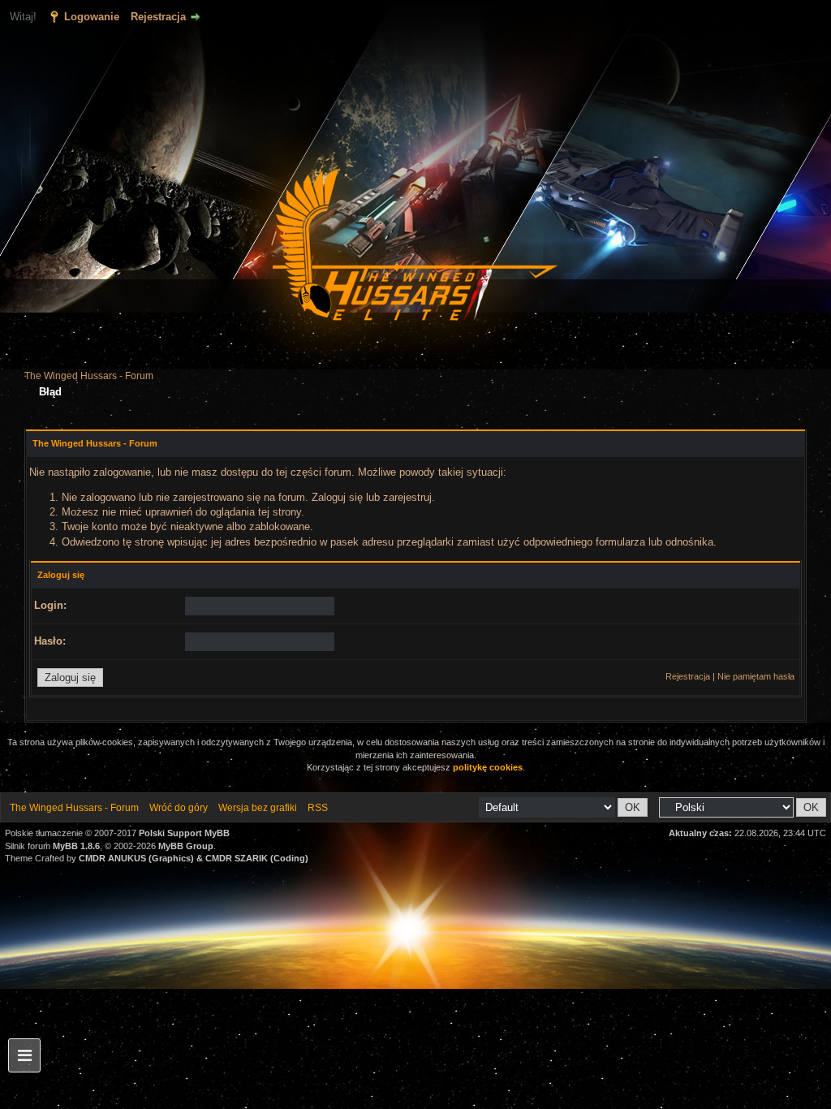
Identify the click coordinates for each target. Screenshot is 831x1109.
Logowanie (91, 17)
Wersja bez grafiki (257, 807)
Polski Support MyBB (184, 833)
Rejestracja (158, 17)
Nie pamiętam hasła (755, 676)
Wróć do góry (178, 807)
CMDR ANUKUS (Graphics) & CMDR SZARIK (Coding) (193, 858)
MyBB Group (185, 846)
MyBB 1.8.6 (76, 846)
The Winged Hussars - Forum (88, 376)
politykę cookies (488, 767)
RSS (318, 807)
